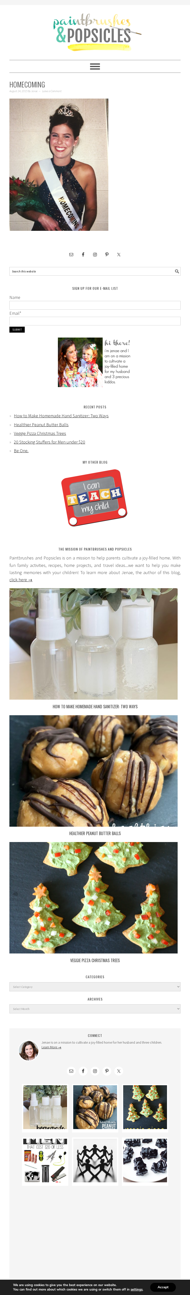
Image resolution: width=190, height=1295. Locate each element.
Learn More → (51, 1047)
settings (136, 1289)
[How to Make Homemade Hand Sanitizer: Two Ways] (93, 698)
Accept (163, 1287)
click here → (20, 579)
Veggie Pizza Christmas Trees (40, 433)
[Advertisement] (95, 1231)
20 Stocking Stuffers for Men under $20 (49, 442)
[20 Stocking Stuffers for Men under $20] (45, 1181)
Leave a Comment (52, 91)
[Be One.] (95, 1181)
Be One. (21, 450)
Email (15, 313)
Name (14, 297)
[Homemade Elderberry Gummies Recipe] (145, 1181)
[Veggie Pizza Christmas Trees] (93, 952)
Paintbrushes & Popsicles (94, 30)
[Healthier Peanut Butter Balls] (93, 825)
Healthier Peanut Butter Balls (41, 424)
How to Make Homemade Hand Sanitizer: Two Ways (61, 416)
